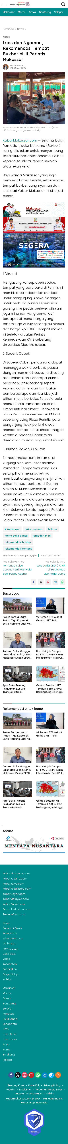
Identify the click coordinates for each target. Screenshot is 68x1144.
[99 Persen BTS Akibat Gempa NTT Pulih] (50, 606)
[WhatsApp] (38, 1075)
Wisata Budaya (12, 938)
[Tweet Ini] (41, 582)
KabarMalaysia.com (16, 899)
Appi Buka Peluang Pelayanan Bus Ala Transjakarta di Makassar (14, 689)
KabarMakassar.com (20, 140)
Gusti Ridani (16, 65)
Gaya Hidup (10, 974)
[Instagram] (24, 1075)
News (6, 37)
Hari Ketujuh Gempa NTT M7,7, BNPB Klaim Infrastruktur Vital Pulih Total (50, 655)
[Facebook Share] (33, 582)
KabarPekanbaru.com (17, 888)
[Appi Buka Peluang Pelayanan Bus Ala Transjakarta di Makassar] (17, 674)
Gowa (7, 998)
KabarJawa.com (13, 883)
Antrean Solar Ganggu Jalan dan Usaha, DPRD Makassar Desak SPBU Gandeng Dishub (17, 655)
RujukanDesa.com (14, 914)
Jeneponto (10, 1024)
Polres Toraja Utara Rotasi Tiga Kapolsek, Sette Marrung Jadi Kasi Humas (17, 620)
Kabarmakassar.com (18, 1098)
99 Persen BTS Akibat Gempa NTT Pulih (49, 618)
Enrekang (9, 1054)
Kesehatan (10, 964)
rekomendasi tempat (18, 548)
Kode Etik (34, 1085)
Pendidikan (10, 969)
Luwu (6, 1029)
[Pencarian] (63, 4)
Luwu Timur (10, 1034)
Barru (6, 1044)
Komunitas (10, 933)
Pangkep (8, 1013)
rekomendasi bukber (18, 542)
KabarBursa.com (14, 904)
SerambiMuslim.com (16, 909)
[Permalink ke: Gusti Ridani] (6, 67)
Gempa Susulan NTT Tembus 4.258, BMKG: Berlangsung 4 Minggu (49, 688)
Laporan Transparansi (28, 1093)
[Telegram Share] (55, 582)
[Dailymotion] (51, 1075)
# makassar (12, 529)
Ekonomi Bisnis (12, 928)
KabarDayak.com (14, 894)
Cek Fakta (9, 954)
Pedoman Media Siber (49, 1089)
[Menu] (5, 4)
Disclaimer (25, 1089)
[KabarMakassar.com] (19, 4)
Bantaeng (9, 1003)
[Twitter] (18, 1075)
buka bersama (34, 529)
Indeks (7, 979)
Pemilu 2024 (10, 949)
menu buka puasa (16, 535)
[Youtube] (31, 1075)
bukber (52, 529)
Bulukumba (10, 1019)
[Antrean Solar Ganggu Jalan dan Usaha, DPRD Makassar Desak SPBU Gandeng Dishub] (17, 640)
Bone (6, 1049)
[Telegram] (45, 1075)
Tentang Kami (16, 1085)
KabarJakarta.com (15, 878)
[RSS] (58, 1075)
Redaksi (10, 1089)
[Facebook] (11, 1075)
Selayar (7, 1008)
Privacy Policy (52, 1085)
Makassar (9, 988)
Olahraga (9, 943)
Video (6, 959)
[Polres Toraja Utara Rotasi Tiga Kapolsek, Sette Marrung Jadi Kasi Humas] (17, 606)
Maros (7, 993)
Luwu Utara (10, 1039)
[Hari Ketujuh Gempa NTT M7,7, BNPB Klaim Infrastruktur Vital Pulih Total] (50, 640)
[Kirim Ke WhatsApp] (62, 582)
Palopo (7, 1060)
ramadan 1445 (41, 535)
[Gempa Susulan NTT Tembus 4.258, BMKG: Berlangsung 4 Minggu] (50, 674)
